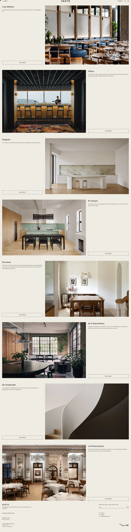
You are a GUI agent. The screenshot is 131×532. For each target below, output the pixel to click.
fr (128, 1)
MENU (5, 1)
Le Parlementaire (96, 446)
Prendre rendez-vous (8, 513)
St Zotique (93, 201)
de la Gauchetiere (96, 323)
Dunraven (6, 262)
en (125, 1)
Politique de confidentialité (7, 526)
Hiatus (91, 71)
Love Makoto (8, 6)
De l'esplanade (9, 385)
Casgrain (6, 139)
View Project (22, 62)
